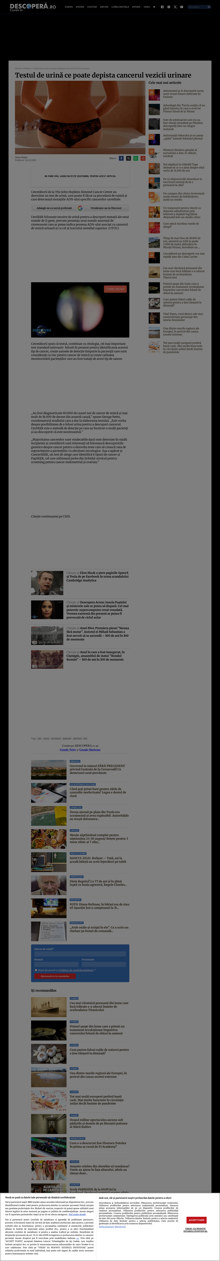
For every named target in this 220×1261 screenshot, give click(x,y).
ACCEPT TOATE (197, 1220)
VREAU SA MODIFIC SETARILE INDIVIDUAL (195, 1229)
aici (77, 1238)
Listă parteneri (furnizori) (112, 1227)
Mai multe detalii (77, 1214)
